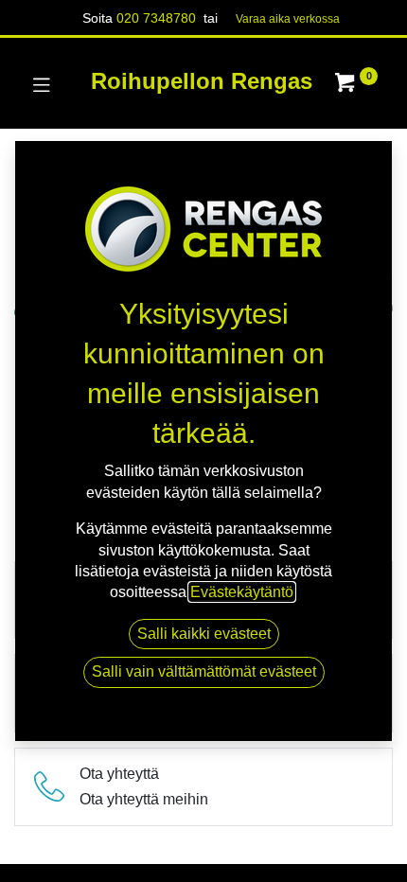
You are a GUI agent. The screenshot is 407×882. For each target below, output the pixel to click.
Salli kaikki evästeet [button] (204, 634)
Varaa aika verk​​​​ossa (288, 19)
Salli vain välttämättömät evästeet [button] (204, 671)
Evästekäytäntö (241, 592)
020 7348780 (156, 18)
